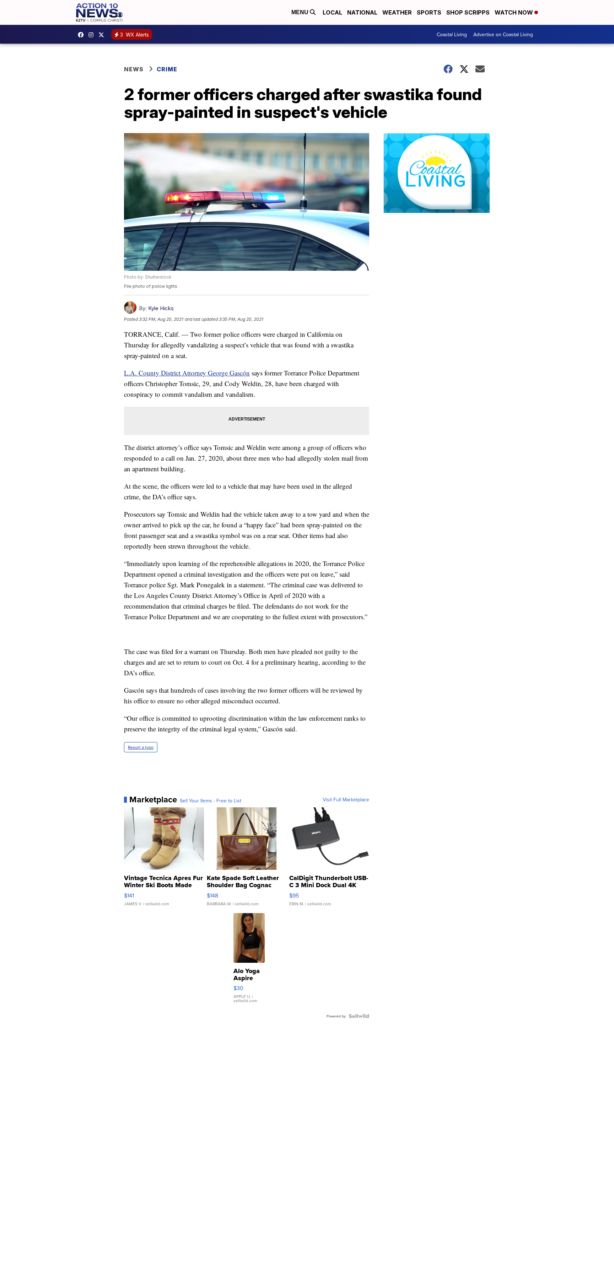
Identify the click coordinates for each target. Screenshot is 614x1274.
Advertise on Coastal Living (503, 34)
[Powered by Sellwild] (359, 1016)
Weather (397, 12)
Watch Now (514, 12)
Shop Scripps (468, 12)
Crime (167, 69)
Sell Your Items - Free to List (210, 800)
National (362, 12)
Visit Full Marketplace (346, 799)
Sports (429, 12)
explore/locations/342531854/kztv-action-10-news (92, 35)
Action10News (103, 35)
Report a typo (141, 747)
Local (332, 12)
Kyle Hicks (161, 308)
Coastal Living (452, 34)
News (134, 69)
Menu (300, 12)
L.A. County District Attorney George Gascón (187, 372)
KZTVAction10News (82, 35)
